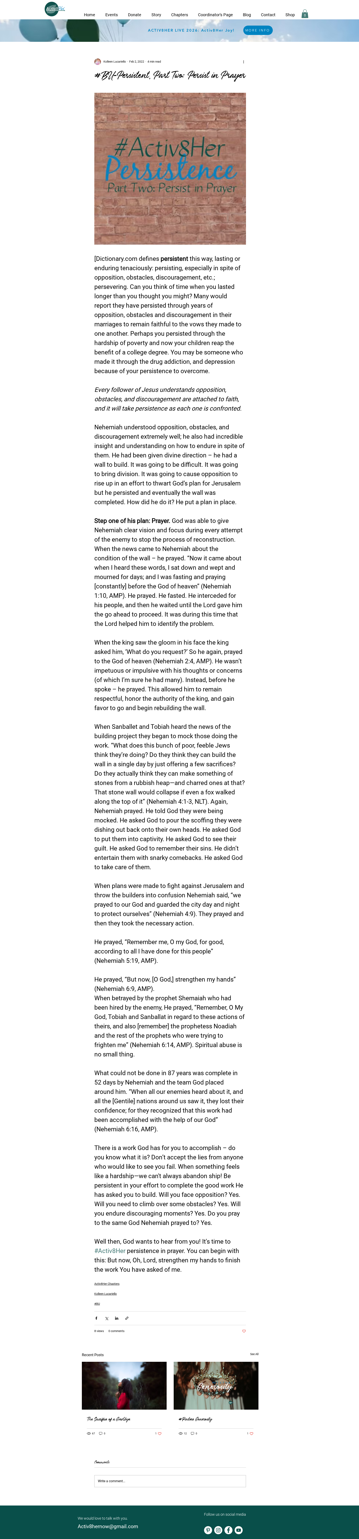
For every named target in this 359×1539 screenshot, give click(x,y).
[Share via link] (127, 1318)
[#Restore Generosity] (216, 1386)
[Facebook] (228, 1530)
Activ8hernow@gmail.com (108, 1526)
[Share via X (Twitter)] (106, 1318)
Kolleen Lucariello (105, 1293)
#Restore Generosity (195, 1419)
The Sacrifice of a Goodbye (108, 1419)
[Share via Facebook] (96, 1318)
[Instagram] (218, 1530)
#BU (97, 1303)
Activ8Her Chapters (106, 1283)
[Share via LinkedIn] (117, 1318)
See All (254, 1354)
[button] (111, 13)
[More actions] (243, 61)
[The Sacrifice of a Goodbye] (124, 1386)
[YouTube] (239, 1530)
